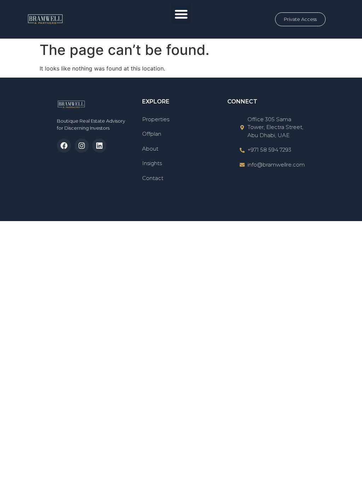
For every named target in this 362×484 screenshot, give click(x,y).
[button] (181, 14)
